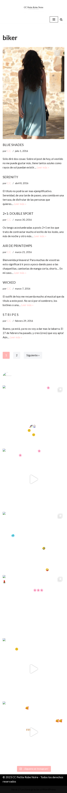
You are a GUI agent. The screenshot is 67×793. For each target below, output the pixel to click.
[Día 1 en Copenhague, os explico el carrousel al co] (33, 542)
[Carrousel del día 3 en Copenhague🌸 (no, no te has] (33, 416)
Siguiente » (32, 355)
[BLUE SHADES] (33, 93)
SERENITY (10, 177)
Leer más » (43, 167)
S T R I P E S (10, 315)
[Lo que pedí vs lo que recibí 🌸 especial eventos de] (33, 479)
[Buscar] (61, 19)
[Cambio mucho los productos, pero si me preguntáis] (33, 669)
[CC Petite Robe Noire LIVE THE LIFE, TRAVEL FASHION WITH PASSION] (33, 7)
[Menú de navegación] (54, 19)
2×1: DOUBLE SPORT (18, 213)
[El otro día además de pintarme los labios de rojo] (33, 606)
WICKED (9, 282)
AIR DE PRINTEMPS (17, 246)
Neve (14, 789)
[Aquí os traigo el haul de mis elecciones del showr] (33, 732)
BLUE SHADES (13, 145)
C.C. (9, 151)
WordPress (49, 789)
